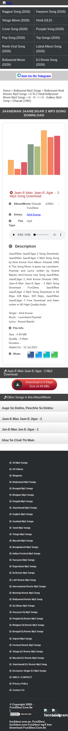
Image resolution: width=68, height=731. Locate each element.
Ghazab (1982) (21, 100)
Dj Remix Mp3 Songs (23, 573)
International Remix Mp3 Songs (29, 586)
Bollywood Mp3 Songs (27, 90)
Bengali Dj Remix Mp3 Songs (27, 631)
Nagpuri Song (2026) (16, 11)
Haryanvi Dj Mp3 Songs (25, 612)
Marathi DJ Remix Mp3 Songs (28, 658)
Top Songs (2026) (48, 37)
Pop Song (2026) (13, 37)
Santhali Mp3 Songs (23, 521)
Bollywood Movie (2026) (13, 62)
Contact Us (18, 690)
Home (7, 90)
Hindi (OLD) (44, 20)
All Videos (17, 469)
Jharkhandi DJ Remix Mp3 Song (29, 664)
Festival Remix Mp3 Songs (26, 645)
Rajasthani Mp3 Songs (24, 566)
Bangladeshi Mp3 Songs (25, 547)
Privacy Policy (20, 683)
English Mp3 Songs (22, 514)
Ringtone (17, 475)
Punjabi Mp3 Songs (22, 501)
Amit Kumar (34, 214)
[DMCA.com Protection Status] (21, 715)
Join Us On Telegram (36, 76)
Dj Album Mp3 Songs (23, 605)
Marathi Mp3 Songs (22, 540)
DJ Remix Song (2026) (46, 62)
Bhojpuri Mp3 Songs (23, 495)
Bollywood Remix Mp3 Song (27, 599)
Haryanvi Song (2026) (51, 11)
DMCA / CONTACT (22, 677)
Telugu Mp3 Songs (22, 534)
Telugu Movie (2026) (15, 20)
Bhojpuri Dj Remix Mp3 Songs (28, 625)
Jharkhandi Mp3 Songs (24, 507)
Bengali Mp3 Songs (22, 488)
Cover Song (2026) (15, 29)
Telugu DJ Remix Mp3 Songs (27, 651)
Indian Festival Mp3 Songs (26, 553)
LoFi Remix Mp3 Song (24, 580)
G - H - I (34, 97)
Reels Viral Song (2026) (13, 49)
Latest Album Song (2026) (48, 49)
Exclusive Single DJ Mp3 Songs (29, 671)
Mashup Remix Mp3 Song (26, 593)
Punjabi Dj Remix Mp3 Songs (27, 618)
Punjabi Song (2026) (50, 29)
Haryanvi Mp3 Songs (23, 560)
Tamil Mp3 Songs (21, 528)
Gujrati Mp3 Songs (22, 638)
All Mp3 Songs (20, 462)
